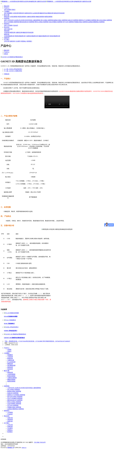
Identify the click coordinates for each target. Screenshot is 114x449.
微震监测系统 (11, 381)
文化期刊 (10, 428)
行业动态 (10, 414)
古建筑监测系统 (12, 377)
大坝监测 (10, 356)
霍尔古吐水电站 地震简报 (14, 396)
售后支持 (6, 416)
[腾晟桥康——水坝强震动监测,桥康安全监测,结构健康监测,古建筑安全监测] (57, 1)
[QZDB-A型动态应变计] (11, 327)
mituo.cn (24, 447)
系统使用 (10, 419)
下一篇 (13, 71)
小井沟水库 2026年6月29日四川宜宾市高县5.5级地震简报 (24, 388)
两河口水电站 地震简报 (14, 402)
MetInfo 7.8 (10, 447)
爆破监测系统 (11, 379)
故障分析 (10, 421)
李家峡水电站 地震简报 (14, 407)
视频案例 (10, 355)
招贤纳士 (10, 430)
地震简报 (6, 386)
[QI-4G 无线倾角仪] (10, 320)
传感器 (9, 349)
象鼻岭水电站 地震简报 (14, 391)
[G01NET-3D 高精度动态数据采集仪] (15, 334)
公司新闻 (10, 412)
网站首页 (6, 6)
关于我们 (6, 423)
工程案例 (6, 353)
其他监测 (10, 369)
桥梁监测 (10, 358)
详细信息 (6, 74)
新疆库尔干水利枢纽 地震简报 (16, 395)
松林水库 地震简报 (12, 393)
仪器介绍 (10, 417)
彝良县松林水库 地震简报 (14, 400)
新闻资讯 (6, 410)
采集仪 (6, 54)
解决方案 (6, 370)
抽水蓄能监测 (11, 365)
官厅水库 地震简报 (12, 405)
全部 (5, 9)
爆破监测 (10, 363)
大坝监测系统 (11, 374)
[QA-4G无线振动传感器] (11, 313)
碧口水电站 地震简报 (13, 389)
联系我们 (10, 431)
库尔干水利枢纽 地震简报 (14, 398)
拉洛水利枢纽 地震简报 (14, 403)
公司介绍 (10, 424)
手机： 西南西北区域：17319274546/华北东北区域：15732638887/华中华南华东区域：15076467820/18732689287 (37, 341)
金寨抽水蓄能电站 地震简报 (15, 409)
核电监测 (10, 367)
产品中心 (6, 52)
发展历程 (10, 426)
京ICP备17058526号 (40, 442)
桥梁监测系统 (11, 376)
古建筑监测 (10, 360)
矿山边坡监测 (11, 362)
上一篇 (13, 69)
